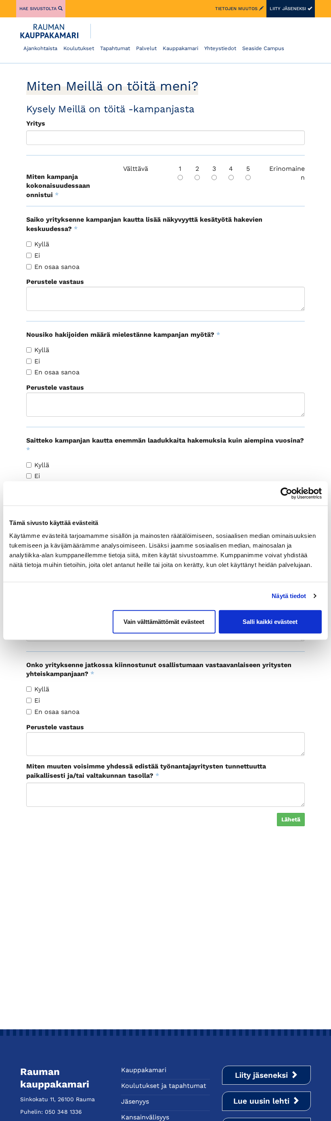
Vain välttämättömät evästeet (164, 621)
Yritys (35, 123)
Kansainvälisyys (145, 1117)
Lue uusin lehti (262, 1101)
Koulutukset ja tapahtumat (163, 1086)
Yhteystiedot (220, 48)
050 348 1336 (63, 1111)
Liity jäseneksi (289, 8)
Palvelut (146, 48)
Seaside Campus (263, 48)
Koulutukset (78, 48)
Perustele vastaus (55, 281)
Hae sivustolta (38, 8)
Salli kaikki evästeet (270, 621)
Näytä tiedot (289, 595)
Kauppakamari (180, 48)
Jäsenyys (135, 1101)
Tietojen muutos (237, 8)
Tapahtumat (115, 48)
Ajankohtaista (40, 48)
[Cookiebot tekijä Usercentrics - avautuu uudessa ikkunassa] (286, 493)
